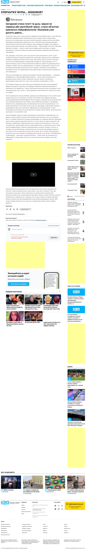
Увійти (65, 2)
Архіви (22, 505)
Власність (66, 532)
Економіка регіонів (5, 534)
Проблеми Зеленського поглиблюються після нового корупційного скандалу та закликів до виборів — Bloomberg (74, 221)
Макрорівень (4, 528)
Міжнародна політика (6, 526)
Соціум (65, 524)
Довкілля (45, 528)
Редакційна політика (26, 511)
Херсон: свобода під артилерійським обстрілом (73, 155)
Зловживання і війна (73, 160)
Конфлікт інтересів (26, 528)
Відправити (54, 237)
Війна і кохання (72, 147)
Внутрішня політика (5, 524)
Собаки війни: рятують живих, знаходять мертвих (73, 168)
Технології (45, 526)
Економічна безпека (26, 530)
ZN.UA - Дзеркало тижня (76, 98)
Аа (69, 2)
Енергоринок (4, 530)
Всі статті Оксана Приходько (15, 214)
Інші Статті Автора (74, 286)
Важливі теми (5, 5)
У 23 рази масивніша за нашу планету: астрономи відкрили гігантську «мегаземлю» (74, 239)
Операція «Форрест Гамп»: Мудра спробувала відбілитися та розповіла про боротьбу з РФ (74, 204)
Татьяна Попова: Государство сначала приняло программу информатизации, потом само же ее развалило (75, 318)
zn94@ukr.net (35, 513)
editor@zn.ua (35, 517)
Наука (44, 524)
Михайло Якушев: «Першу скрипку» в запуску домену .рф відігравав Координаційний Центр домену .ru (76, 300)
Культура (45, 532)
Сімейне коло (67, 528)
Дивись (70, 366)
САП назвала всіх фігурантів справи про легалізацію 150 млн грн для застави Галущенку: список (74, 212)
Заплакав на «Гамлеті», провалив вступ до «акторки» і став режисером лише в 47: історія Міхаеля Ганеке (74, 231)
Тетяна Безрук (27, 493)
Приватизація (4, 532)
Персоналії (24, 532)
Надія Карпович (50, 491)
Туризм (65, 530)
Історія (65, 526)
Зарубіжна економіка (27, 526)
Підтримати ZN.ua (76, 2)
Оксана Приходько (16, 20)
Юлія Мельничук (72, 493)
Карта (22, 513)
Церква (44, 530)
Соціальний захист (26, 524)
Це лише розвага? (72, 184)
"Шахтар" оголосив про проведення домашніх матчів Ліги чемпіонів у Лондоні (76, 423)
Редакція (23, 507)
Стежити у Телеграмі (19, 284)
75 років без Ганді (72, 190)
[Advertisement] (33, 151)
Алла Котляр (5, 491)
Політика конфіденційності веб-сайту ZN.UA (75, 548)
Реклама (23, 509)
